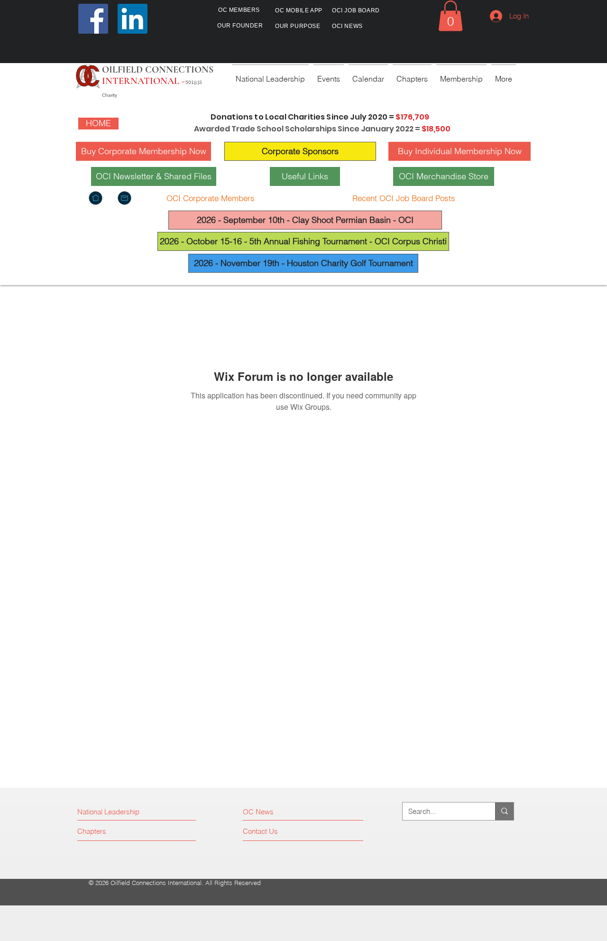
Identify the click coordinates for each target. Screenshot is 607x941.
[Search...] (504, 811)
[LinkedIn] (132, 19)
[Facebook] (93, 19)
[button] (450, 15)
